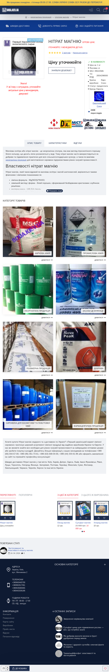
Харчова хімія (42, 253)
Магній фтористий (65, 522)
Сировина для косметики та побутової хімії (28, 424)
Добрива (98, 368)
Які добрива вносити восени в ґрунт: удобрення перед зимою (80, 637)
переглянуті (8, 495)
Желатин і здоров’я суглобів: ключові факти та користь (83, 646)
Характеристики (58, 143)
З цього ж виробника (95, 495)
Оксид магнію (82, 522)
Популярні (25, 495)
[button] (82, 531)
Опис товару (34, 143)
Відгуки (78, 143)
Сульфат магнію (101, 522)
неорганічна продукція (41, 17)
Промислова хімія (93, 253)
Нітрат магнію (6, 522)
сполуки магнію (62, 17)
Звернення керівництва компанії (78, 619)
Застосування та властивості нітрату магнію (20, 549)
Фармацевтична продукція (88, 426)
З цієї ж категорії (67, 495)
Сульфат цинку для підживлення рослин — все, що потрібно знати (83, 628)
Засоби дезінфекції (92, 311)
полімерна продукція (38, 368)
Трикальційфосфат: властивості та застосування (79, 654)
